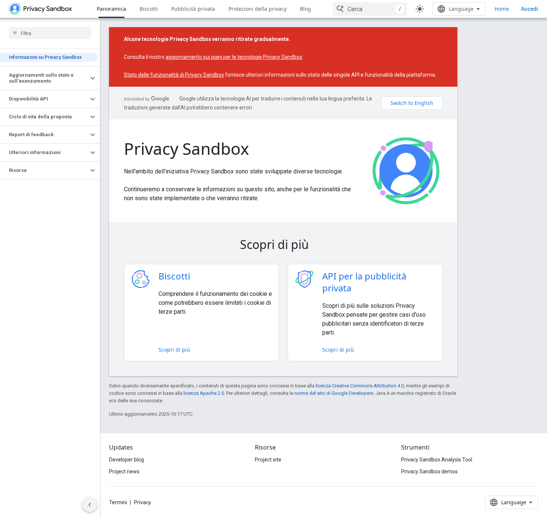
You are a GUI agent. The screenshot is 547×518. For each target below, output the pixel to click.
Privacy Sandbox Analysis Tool (436, 460)
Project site (268, 460)
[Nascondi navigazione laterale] (89, 504)
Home (502, 8)
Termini (118, 502)
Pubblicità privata (193, 8)
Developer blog (126, 460)
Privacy (142, 502)
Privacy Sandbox (186, 148)
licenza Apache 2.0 (203, 393)
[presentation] (283, 244)
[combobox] (370, 9)
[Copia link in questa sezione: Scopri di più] (319, 245)
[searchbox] (50, 33)
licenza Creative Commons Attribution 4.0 (360, 385)
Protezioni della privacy (257, 8)
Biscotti (149, 8)
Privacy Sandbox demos (429, 471)
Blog (305, 8)
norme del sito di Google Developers (333, 393)
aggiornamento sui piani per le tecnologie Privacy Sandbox (234, 57)
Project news (124, 471)
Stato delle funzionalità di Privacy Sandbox (174, 75)
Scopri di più (174, 349)
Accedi (529, 9)
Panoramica (111, 8)
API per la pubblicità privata (364, 282)
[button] (44, 78)
